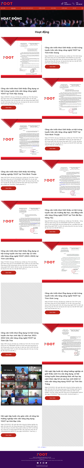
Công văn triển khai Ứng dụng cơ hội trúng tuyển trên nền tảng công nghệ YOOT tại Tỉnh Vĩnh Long (63, 296)
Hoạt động (53, 8)
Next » (44, 447)
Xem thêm (52, 66)
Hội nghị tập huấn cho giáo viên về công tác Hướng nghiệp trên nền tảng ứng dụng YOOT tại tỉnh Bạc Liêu (20, 418)
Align (47, 466)
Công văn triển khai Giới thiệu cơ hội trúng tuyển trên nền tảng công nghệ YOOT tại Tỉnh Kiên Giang (63, 50)
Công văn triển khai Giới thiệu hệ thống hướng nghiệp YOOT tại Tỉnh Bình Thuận (19, 173)
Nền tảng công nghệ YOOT (27, 8)
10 (41, 447)
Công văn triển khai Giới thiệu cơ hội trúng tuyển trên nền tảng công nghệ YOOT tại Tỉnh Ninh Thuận (63, 132)
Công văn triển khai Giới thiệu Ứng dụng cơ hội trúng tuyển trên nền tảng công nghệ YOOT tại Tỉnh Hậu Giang (20, 91)
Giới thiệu (3, 8)
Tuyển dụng (64, 8)
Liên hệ (74, 8)
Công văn (13, 8)
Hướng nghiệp (42, 8)
